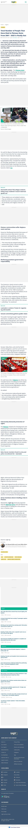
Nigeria (6, 24)
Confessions (3, 697)
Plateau (5, 427)
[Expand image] (27, 108)
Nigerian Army (10, 504)
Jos (11, 168)
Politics (2, 628)
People (2, 642)
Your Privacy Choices (15, 827)
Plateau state (20, 70)
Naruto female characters (14, 559)
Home (2, 24)
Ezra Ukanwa (15, 37)
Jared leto (3, 559)
